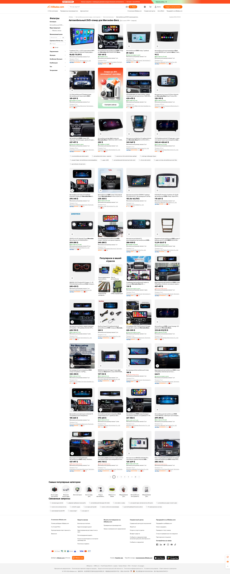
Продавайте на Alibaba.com (164, 523)
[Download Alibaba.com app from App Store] (159, 558)
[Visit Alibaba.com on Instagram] (168, 544)
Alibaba (71, 17)
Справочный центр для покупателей (140, 523)
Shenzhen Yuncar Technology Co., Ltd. (80, 60)
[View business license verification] (131, 571)
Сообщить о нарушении (137, 542)
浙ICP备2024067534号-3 (161, 571)
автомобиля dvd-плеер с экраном (102, 156)
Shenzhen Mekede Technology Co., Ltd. (166, 62)
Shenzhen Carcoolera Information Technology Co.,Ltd (110, 62)
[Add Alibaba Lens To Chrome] (78, 558)
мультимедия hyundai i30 (58, 510)
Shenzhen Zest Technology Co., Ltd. (79, 247)
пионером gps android (57, 503)
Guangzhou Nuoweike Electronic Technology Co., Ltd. (110, 248)
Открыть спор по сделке (137, 530)
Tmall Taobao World (106, 566)
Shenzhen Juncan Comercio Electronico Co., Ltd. (167, 106)
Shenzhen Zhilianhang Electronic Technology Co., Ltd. (82, 204)
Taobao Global (122, 566)
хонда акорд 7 (73, 510)
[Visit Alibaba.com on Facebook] (157, 544)
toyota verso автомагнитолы (59, 507)
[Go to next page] (139, 476)
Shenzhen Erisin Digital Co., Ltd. (135, 204)
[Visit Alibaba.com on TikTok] (175, 544)
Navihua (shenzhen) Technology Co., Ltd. (137, 148)
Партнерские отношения (163, 537)
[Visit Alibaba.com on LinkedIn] (161, 544)
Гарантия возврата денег (84, 527)
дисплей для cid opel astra (78, 164)
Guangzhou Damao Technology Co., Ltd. (109, 149)
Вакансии (54, 533)
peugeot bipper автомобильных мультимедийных (84, 160)
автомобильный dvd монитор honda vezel (124, 160)
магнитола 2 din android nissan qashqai (126, 156)
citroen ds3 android (145, 160)
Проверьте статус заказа (163, 530)
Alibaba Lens (61, 558)
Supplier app (119, 558)
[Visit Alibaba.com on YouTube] (172, 544)
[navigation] (58, 247)
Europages (141, 566)
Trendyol (134, 566)
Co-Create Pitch (55, 527)
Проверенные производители (112, 525)
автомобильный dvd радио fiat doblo (100, 503)
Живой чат (133, 527)
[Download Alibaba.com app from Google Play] (173, 558)
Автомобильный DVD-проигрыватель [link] (127, 17)
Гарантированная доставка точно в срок (87, 531)
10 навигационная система (155, 507)
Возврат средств (135, 533)
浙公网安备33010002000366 (144, 571)
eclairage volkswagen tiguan (149, 156)
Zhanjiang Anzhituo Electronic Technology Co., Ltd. (82, 106)
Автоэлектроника (108, 17)
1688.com (96, 566)
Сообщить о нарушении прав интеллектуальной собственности (140, 537)
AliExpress (89, 566)
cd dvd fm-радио (76, 507)
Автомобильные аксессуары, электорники (88, 17)
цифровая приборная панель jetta (77, 503)
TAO (129, 566)
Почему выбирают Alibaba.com (60, 523)
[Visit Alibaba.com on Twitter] (164, 544)
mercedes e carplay (120, 503)
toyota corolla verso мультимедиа (110, 507)
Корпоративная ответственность (61, 530)
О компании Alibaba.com (58, 519)
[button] (127, 7)
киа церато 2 (85, 510)
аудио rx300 (105, 160)
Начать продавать (161, 527)
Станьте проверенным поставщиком (167, 533)
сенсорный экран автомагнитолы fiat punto (141, 503)
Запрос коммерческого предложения (115, 529)
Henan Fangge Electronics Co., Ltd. (136, 250)
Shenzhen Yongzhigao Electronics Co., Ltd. (166, 149)
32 (135, 477)
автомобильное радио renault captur (167, 503)
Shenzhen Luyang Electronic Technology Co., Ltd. (138, 60)
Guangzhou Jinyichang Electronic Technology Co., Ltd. (82, 149)
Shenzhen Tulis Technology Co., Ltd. (108, 206)
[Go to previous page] (110, 476)
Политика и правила (83, 543)
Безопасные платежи (83, 523)
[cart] (150, 7)
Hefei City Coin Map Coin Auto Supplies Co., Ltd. (138, 106)
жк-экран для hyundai (90, 507)
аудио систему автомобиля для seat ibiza (166, 160)
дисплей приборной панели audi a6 (133, 507)
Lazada (115, 566)
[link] (227, 557)
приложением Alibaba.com (144, 558)
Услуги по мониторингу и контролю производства (87, 539)
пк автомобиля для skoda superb (80, 156)
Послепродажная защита (84, 535)
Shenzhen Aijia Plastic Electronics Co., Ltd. (166, 250)
